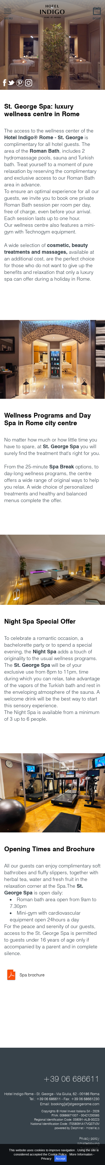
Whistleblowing (88, 1143)
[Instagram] (29, 85)
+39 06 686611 (71, 1079)
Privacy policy (89, 1138)
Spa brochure (32, 975)
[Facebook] (5, 85)
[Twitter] (12, 85)
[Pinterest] (20, 85)
